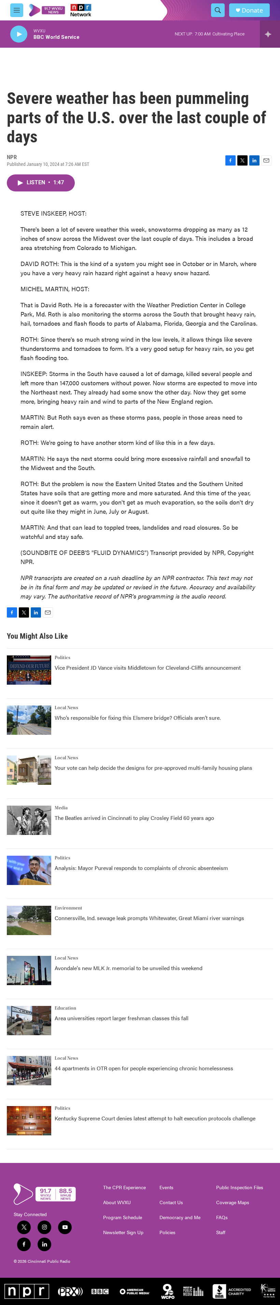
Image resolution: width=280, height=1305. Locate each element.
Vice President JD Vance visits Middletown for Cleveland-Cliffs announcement (148, 667)
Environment (68, 908)
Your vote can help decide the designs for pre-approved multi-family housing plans (153, 768)
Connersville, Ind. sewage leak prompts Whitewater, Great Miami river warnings (149, 918)
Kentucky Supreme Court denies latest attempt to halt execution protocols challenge (155, 1118)
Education (65, 1008)
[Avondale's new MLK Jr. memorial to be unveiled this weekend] (29, 970)
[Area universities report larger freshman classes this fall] (29, 1020)
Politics (62, 658)
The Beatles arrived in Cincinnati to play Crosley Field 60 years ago (134, 818)
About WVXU (117, 1202)
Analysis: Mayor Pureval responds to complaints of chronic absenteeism (141, 868)
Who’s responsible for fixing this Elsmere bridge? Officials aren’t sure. (138, 717)
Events (166, 1187)
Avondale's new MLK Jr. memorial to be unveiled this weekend (128, 968)
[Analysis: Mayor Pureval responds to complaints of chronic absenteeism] (29, 870)
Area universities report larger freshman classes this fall (121, 1018)
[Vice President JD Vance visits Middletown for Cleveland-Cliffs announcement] (29, 670)
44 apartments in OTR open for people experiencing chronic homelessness (144, 1068)
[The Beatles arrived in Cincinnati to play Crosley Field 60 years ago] (29, 820)
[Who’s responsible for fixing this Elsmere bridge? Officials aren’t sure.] (29, 720)
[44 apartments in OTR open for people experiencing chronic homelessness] (29, 1070)
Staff (220, 1232)
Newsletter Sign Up (123, 1232)
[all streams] (270, 34)
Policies (167, 1232)
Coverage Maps (232, 1202)
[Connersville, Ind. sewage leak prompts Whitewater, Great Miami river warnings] (29, 920)
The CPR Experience (124, 1187)
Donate (252, 10)
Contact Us (171, 1202)
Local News (66, 708)
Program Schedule (122, 1217)
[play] (18, 34)
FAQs (222, 1217)
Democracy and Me (179, 1217)
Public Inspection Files (239, 1187)
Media (61, 808)
